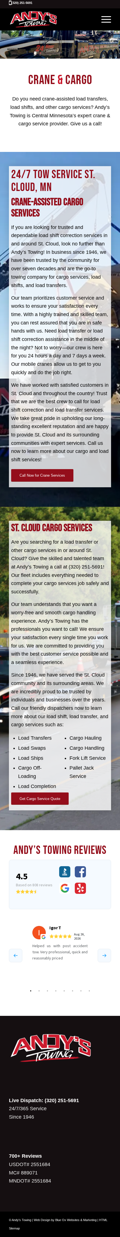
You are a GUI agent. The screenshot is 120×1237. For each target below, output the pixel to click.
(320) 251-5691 (21, 2)
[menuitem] (103, 19)
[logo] (49, 19)
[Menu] (103, 19)
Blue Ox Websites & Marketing (76, 1220)
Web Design (42, 1220)
